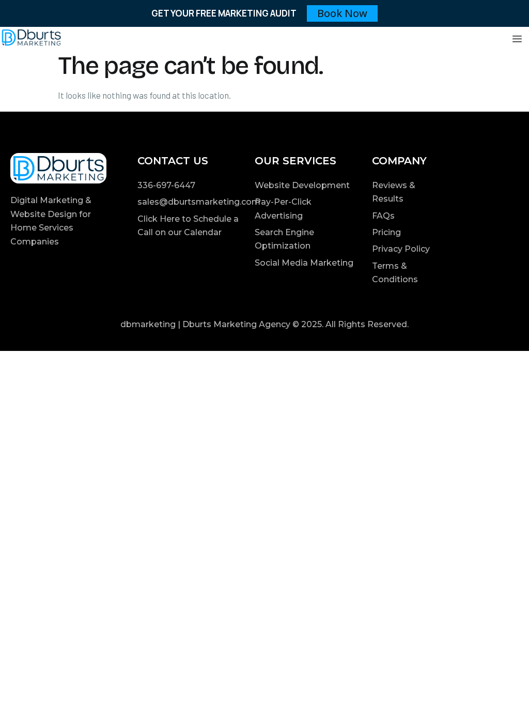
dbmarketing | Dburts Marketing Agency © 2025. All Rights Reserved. (264, 324)
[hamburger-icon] (517, 39)
